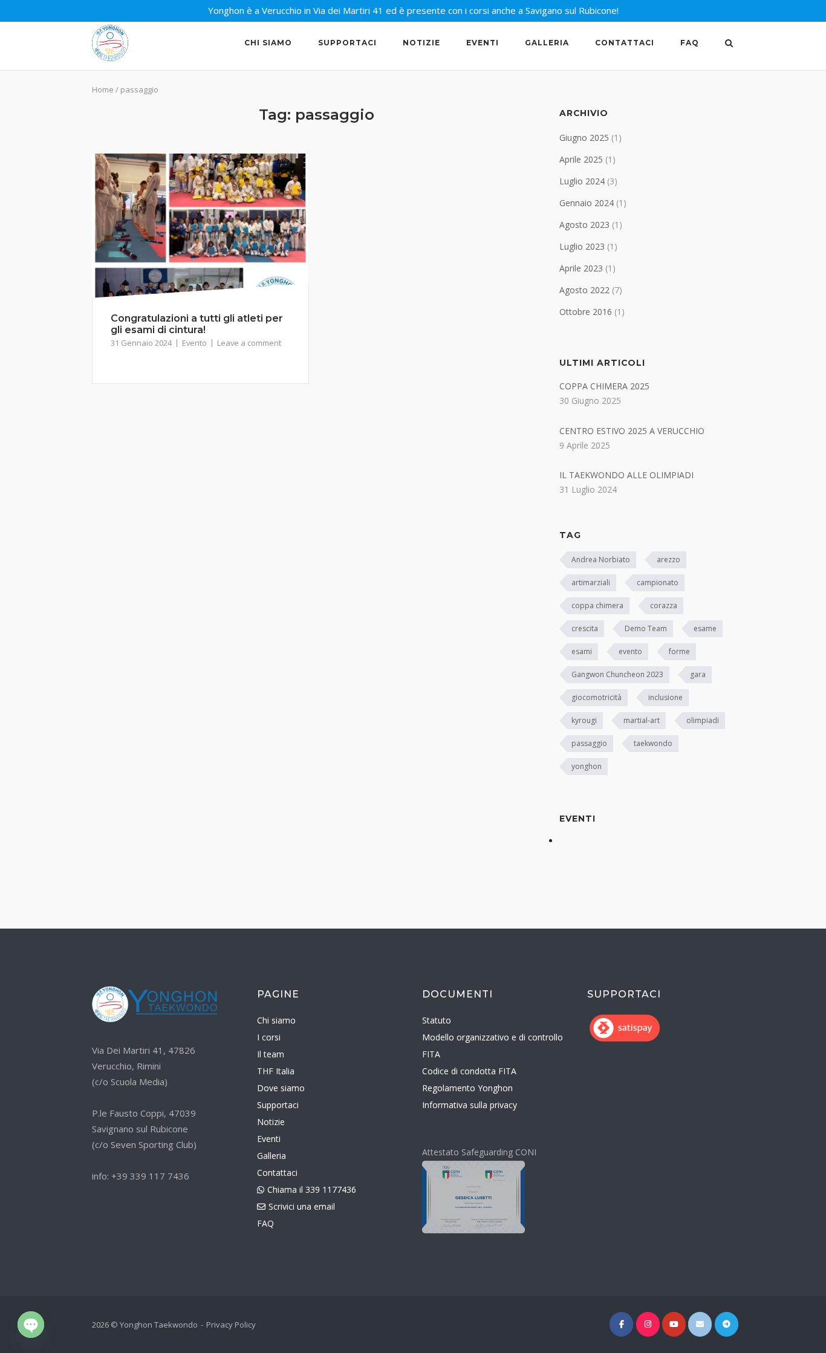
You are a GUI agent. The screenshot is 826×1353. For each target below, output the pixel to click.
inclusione (665, 697)
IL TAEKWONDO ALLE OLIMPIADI (626, 475)
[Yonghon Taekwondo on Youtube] (674, 1324)
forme (679, 651)
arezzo (668, 559)
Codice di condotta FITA (469, 1071)
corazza (663, 605)
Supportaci (347, 42)
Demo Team (646, 628)
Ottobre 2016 (585, 311)
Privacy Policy (231, 1324)
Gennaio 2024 (586, 203)
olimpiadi (702, 720)
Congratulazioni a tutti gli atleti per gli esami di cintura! (197, 324)
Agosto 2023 (584, 224)
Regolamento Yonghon (467, 1088)
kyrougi (584, 720)
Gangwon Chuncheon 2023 (617, 674)
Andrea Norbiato (600, 559)
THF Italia (275, 1071)
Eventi (482, 42)
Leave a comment (249, 342)
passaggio (589, 743)
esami (581, 651)
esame (705, 628)
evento (630, 651)
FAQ (689, 42)
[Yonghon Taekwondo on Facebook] (621, 1324)
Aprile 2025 (581, 159)
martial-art (641, 720)
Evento (194, 342)
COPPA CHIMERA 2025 (604, 386)
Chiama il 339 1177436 (306, 1189)
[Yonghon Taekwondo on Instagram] (648, 1324)
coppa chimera (597, 605)
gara (698, 674)
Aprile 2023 (581, 268)
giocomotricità (596, 697)
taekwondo (653, 743)
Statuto (436, 1020)
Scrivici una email (296, 1206)
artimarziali (590, 582)
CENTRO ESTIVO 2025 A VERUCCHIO (631, 430)
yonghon (586, 766)
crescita (584, 628)
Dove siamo (281, 1088)
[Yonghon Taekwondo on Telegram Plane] (726, 1324)
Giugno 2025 (584, 137)
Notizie (421, 42)
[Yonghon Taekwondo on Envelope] (700, 1324)
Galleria (547, 42)
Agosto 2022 (584, 290)
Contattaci (624, 42)
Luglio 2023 (582, 246)
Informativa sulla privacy (469, 1105)
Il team (270, 1054)
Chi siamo (268, 42)
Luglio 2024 (582, 181)
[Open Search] (729, 44)
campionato (657, 582)
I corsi (269, 1037)
